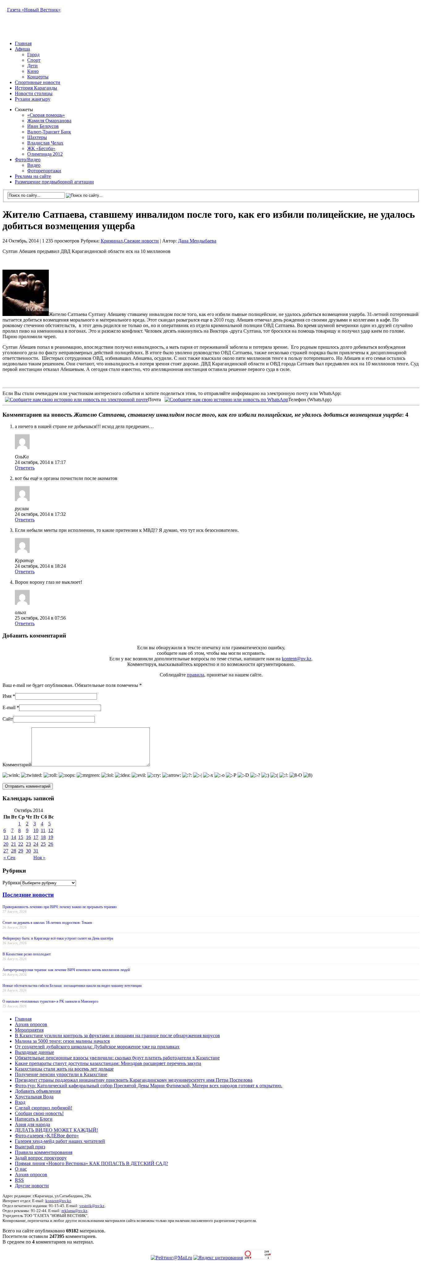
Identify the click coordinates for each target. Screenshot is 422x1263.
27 (5, 850)
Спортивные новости (37, 82)
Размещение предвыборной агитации (54, 181)
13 (5, 837)
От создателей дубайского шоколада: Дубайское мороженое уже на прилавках (97, 1046)
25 (43, 844)
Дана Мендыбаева (197, 240)
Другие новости (32, 1185)
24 (35, 844)
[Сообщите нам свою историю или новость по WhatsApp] (226, 399)
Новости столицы (34, 93)
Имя (6, 696)
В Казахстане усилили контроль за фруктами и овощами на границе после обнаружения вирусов (117, 1035)
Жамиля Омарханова (49, 120)
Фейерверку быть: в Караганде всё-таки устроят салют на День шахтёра (57, 938)
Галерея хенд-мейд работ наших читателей (60, 1141)
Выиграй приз (30, 1146)
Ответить (25, 467)
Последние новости (28, 894)
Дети (32, 65)
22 (20, 844)
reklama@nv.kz (74, 1210)
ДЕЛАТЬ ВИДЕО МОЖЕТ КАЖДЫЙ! (56, 1130)
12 (50, 830)
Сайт (7, 719)
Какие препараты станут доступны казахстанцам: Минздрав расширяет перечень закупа (108, 1063)
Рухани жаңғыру (32, 99)
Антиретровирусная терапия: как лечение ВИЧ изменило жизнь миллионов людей (66, 970)
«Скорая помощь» (46, 115)
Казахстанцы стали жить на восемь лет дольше (64, 1068)
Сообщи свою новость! (39, 1113)
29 (20, 850)
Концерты (38, 76)
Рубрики (11, 882)
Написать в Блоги (34, 1119)
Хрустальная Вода (34, 1096)
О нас (21, 1169)
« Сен (9, 857)
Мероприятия (29, 1030)
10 (35, 830)
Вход (20, 1102)
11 (43, 830)
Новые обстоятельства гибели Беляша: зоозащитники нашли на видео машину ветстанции (71, 985)
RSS (19, 1180)
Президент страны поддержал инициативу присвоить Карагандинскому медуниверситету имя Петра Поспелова (133, 1080)
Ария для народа (32, 1124)
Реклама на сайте (33, 176)
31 (35, 850)
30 (28, 850)
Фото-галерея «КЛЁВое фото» (47, 1135)
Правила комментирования (43, 1152)
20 (5, 844)
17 (35, 837)
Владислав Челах (45, 142)
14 (13, 837)
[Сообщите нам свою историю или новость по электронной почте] (76, 399)
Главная (23, 43)
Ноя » (39, 857)
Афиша (22, 49)
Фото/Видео (27, 159)
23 (28, 844)
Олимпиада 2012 (45, 154)
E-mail (8, 707)
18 (43, 837)
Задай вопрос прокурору (41, 1157)
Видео (33, 165)
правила (195, 674)
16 (28, 837)
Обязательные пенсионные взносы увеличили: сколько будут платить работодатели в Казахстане (117, 1057)
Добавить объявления (38, 1091)
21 (13, 844)
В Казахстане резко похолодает (26, 954)
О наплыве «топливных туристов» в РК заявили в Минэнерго (50, 1001)
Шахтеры (37, 137)
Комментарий (17, 764)
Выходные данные (34, 1052)
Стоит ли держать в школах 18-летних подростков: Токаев (47, 922)
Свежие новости (141, 240)
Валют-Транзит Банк (49, 131)
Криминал (112, 240)
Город (33, 54)
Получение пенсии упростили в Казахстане (61, 1074)
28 (13, 850)
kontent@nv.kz (296, 658)
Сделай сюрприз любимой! (43, 1107)
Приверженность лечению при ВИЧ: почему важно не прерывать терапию (59, 907)
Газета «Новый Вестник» (34, 9)
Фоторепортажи (44, 170)
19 (50, 837)
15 (20, 837)
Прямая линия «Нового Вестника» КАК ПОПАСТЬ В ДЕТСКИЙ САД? (91, 1163)
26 (50, 844)
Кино (33, 71)
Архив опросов (31, 1024)
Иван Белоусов (43, 126)
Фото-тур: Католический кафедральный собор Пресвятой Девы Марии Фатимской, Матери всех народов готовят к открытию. (148, 1085)
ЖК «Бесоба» (41, 148)
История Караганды (36, 88)
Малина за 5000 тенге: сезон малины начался (62, 1041)
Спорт (33, 60)
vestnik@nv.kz (91, 1205)
